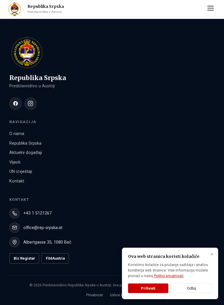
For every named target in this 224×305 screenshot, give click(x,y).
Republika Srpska (25, 143)
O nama (16, 133)
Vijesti (14, 162)
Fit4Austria (55, 258)
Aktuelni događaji (25, 152)
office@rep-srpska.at (42, 227)
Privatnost (94, 295)
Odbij (191, 288)
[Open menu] (211, 9)
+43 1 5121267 (37, 213)
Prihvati (148, 288)
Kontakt (16, 181)
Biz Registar (24, 258)
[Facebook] (15, 103)
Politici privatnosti (168, 276)
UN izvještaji (20, 171)
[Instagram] (30, 103)
